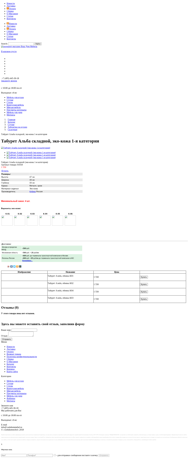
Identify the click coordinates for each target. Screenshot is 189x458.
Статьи (10, 16)
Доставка (11, 6)
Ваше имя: (6, 330)
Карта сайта (12, 371)
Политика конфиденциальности (22, 356)
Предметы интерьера (16, 393)
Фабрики (11, 398)
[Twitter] (14, 266)
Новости (11, 3)
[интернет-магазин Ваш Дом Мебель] (19, 46)
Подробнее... (27, 261)
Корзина (11, 369)
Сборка (10, 11)
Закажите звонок (9, 81)
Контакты (11, 18)
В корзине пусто (9, 51)
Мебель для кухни (15, 381)
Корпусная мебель (15, 388)
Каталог (10, 364)
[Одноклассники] (17, 266)
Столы (10, 386)
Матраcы (11, 401)
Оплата (12, 8)
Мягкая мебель (14, 391)
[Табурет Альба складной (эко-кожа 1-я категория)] (25, 148)
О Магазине (12, 13)
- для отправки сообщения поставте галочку (77, 455)
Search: (4, 44)
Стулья (10, 383)
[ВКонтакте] (11, 266)
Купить (5, 171)
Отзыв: (4, 336)
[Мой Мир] (20, 266)
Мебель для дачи (14, 396)
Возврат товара (14, 354)
